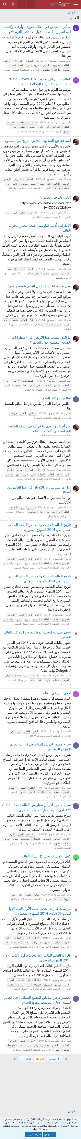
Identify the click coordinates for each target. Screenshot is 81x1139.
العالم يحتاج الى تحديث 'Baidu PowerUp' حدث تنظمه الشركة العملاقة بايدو (40, 81)
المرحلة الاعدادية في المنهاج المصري (30, 946)
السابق (53, 1059)
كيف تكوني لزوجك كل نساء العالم (46, 856)
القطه (67, 731)
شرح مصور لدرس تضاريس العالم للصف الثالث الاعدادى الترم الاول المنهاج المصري (36, 807)
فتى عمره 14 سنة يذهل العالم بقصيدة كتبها (39, 286)
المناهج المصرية (11, 69)
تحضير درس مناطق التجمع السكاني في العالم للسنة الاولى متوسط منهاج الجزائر (37, 1000)
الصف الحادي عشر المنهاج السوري (31, 567)
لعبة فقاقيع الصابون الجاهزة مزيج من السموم (38, 140)
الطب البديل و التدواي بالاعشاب (41, 389)
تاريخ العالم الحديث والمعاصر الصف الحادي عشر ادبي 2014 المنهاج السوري (39, 527)
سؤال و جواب (63, 684)
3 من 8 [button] (40, 1059)
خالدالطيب (65, 60)
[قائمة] (75, 4)
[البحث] (5, 4)
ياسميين (66, 122)
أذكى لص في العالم (56, 692)
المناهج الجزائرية (22, 1049)
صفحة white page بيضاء (28, 131)
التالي (27, 1059)
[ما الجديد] (13, 4)
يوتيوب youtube (42, 217)
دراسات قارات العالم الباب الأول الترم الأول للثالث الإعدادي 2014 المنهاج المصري (39, 911)
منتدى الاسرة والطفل (19, 188)
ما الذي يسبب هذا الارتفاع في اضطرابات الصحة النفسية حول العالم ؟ (41, 340)
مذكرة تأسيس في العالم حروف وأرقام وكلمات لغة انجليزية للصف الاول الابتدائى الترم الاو (36, 29)
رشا (69, 894)
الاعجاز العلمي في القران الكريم (34, 479)
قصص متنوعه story (40, 735)
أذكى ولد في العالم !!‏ (55, 197)
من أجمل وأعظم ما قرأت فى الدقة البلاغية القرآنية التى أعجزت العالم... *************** (39, 431)
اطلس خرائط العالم (56, 398)
